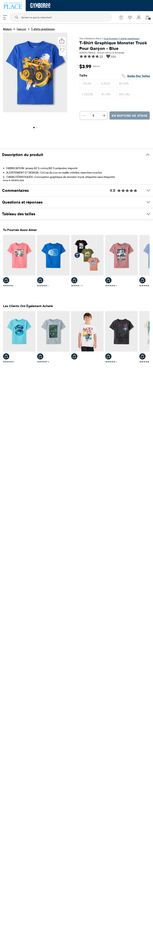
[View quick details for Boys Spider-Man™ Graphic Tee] (108, 356)
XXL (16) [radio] (124, 94)
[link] (121, 17)
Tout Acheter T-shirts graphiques (121, 38)
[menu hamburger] (5, 17)
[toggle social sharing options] (62, 41)
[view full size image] (35, 111)
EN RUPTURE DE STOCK (129, 115)
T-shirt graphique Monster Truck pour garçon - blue (113, 45)
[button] (130, 17)
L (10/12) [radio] (87, 94)
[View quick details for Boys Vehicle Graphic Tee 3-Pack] (74, 280)
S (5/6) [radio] (105, 83)
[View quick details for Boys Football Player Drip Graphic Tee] (142, 280)
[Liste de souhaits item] (131, 19)
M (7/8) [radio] (124, 83)
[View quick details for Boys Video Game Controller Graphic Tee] (6, 280)
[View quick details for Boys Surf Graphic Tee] (40, 280)
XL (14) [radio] (106, 94)
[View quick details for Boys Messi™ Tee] (74, 356)
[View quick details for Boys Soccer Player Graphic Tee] (108, 280)
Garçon (21, 29)
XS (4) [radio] (87, 83)
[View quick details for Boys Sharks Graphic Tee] (6, 356)
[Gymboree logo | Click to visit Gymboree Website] (40, 5)
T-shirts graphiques (43, 29)
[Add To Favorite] (62, 50)
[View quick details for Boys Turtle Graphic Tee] (40, 356)
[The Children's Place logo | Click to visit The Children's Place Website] (13, 5)
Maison (7, 29)
